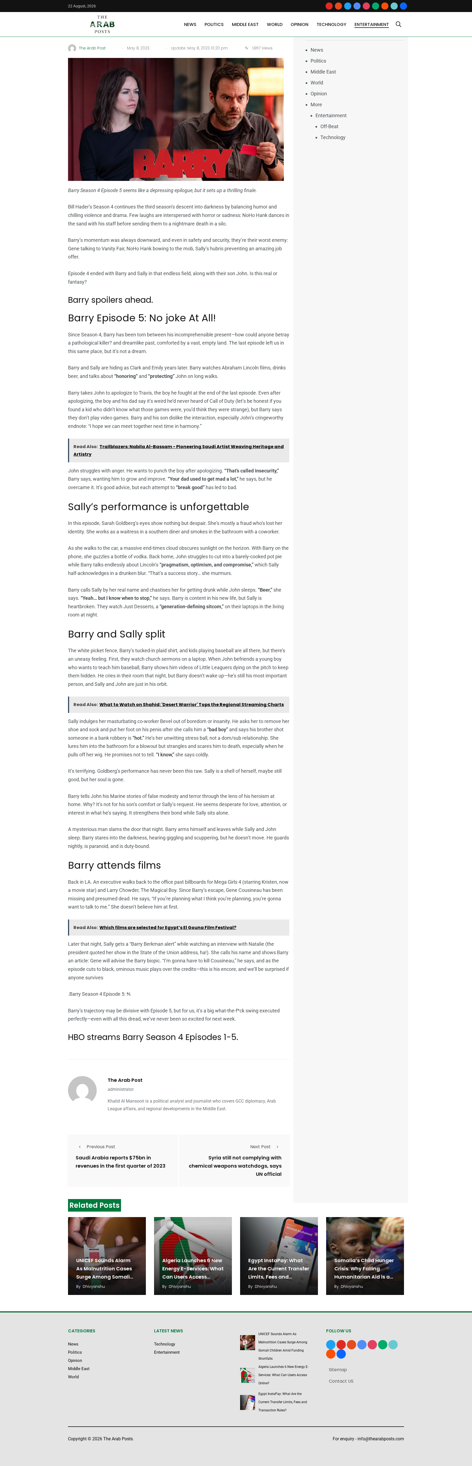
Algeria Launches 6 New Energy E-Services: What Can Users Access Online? (283, 1375)
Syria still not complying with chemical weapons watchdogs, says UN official (235, 1165)
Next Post (260, 1147)
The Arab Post (125, 1080)
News (190, 24)
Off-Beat (329, 126)
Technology (331, 24)
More (316, 104)
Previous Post (101, 1147)
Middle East (245, 24)
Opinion (299, 24)
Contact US (341, 1381)
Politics (214, 24)
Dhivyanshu (94, 1286)
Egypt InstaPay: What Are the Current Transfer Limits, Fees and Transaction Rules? (282, 1402)
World (274, 24)
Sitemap (338, 1370)
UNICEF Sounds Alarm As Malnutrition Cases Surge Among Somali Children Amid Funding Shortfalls (105, 1277)
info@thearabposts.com (381, 1438)
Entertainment (372, 24)
